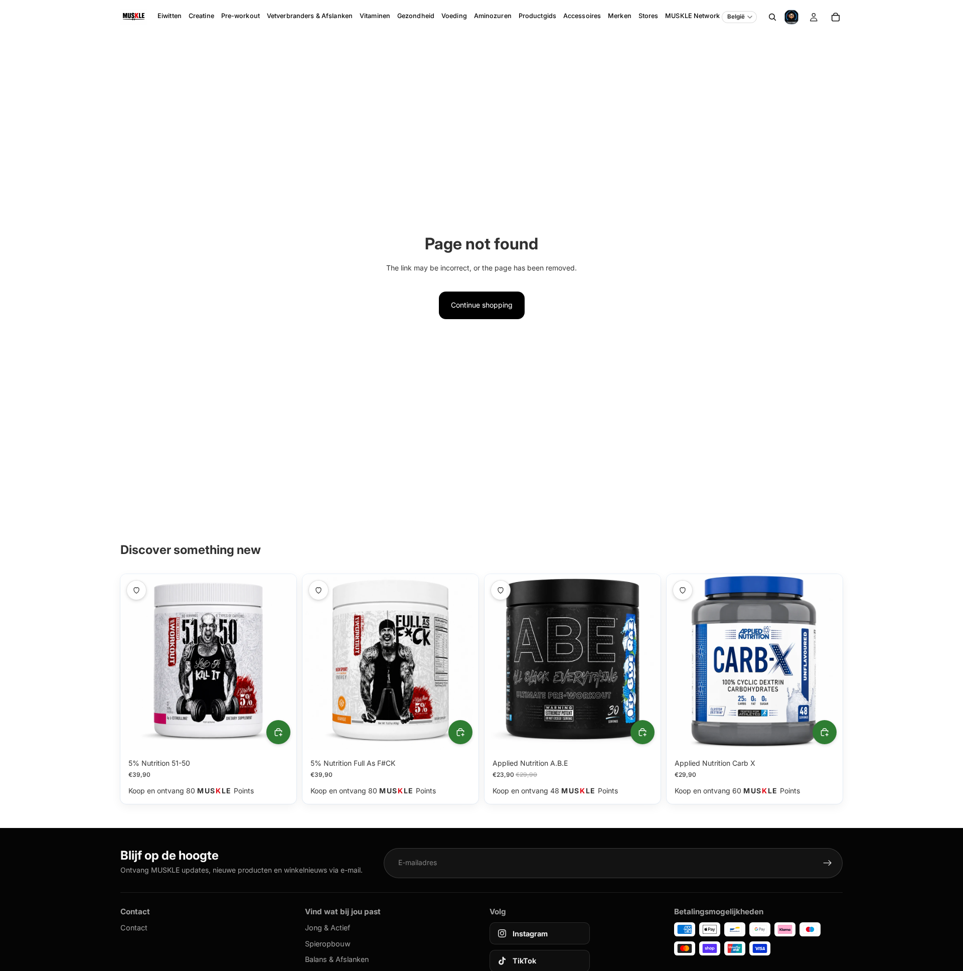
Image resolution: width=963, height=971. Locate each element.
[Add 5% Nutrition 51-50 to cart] (278, 732)
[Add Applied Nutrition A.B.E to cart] (642, 732)
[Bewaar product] (136, 590)
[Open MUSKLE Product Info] (791, 17)
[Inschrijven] (827, 863)
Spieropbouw (328, 943)
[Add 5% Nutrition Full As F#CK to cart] (460, 732)
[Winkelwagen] (836, 17)
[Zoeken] (772, 17)
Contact (133, 927)
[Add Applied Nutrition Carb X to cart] (825, 732)
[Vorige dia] (135, 662)
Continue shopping (482, 305)
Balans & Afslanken (337, 959)
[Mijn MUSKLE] (813, 17)
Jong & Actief (327, 927)
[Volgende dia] (281, 662)
